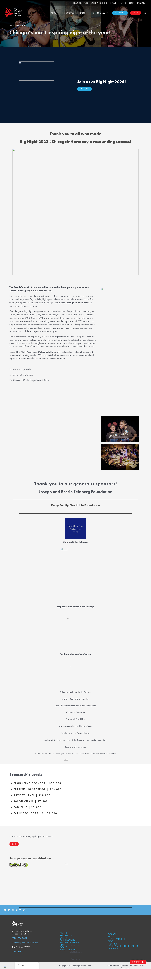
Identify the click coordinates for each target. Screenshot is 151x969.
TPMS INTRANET (68, 949)
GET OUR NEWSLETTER (137, 3)
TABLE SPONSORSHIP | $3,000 (35, 813)
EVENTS (83, 13)
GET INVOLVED (99, 13)
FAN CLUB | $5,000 (28, 807)
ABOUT (54, 13)
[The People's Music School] (13, 12)
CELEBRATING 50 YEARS (79, 3)
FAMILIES (113, 3)
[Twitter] (9, 910)
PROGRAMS (68, 13)
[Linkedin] (16, 910)
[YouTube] (20, 910)
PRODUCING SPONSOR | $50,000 (37, 783)
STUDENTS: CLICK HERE (99, 3)
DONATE (135, 13)
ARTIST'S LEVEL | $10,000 (32, 795)
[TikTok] (24, 910)
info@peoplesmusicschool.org (25, 942)
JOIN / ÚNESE (119, 13)
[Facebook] (5, 910)
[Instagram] (13, 910)
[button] (75, 783)
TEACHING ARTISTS (69, 942)
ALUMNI (123, 3)
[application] (58, 12)
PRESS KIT (112, 943)
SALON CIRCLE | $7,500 (31, 801)
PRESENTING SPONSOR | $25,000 (38, 789)
